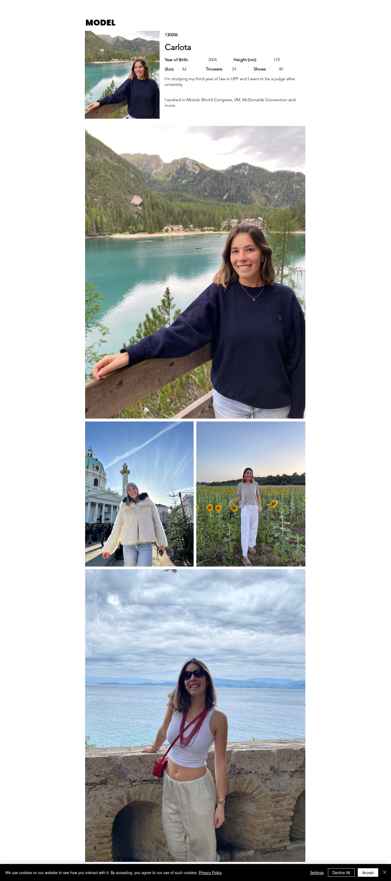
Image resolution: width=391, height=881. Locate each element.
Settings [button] (317, 872)
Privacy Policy (210, 872)
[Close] (384, 872)
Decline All (341, 872)
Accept (368, 872)
